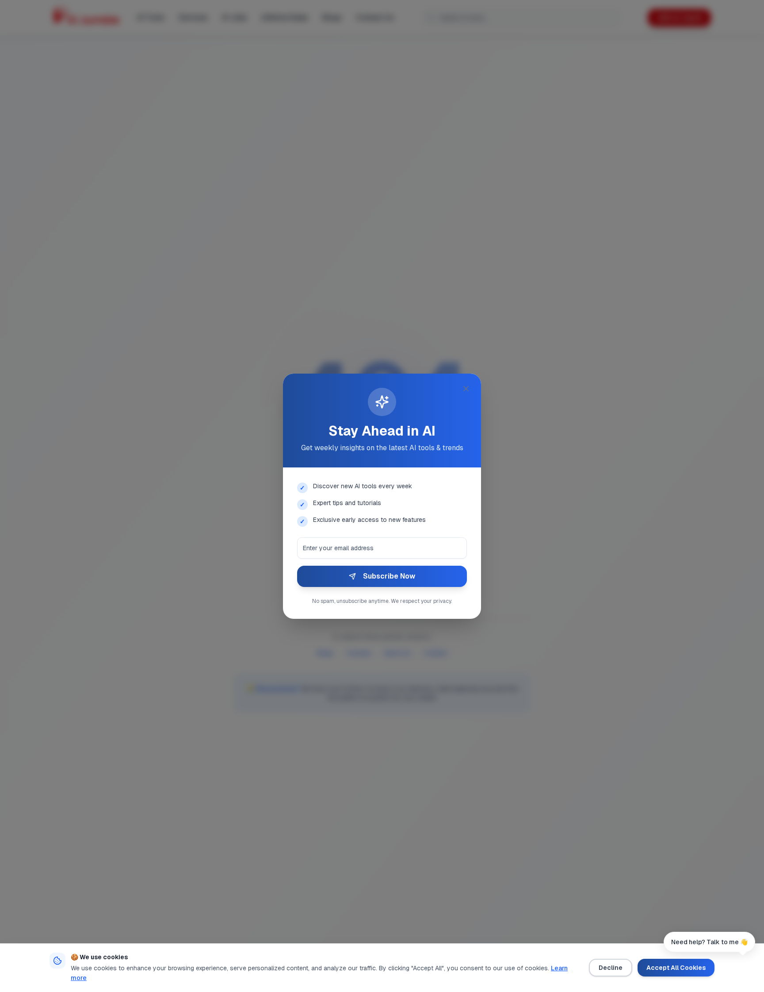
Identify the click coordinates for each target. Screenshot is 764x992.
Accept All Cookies (676, 968)
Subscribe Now (389, 576)
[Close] (466, 389)
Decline (611, 968)
